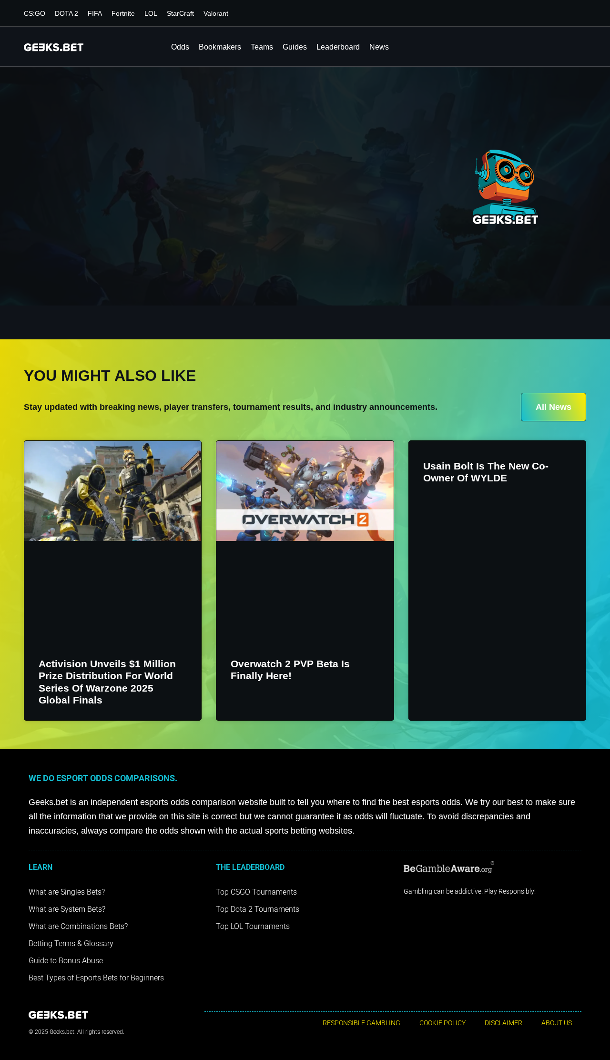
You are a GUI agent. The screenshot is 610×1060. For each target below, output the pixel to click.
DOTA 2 (66, 13)
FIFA (95, 13)
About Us (556, 1023)
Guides (295, 47)
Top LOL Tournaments (253, 926)
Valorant (215, 13)
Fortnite (123, 13)
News (379, 47)
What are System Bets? (67, 909)
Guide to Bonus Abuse (66, 960)
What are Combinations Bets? (78, 926)
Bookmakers (220, 47)
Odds (180, 47)
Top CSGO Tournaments (256, 892)
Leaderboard (338, 47)
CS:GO (34, 13)
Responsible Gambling (361, 1023)
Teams (262, 47)
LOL (150, 13)
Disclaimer (503, 1023)
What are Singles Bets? (67, 892)
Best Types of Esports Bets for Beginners (96, 977)
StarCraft (180, 13)
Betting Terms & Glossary (71, 943)
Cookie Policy (442, 1023)
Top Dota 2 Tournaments (257, 909)
